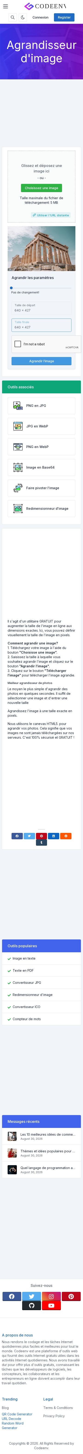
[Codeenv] (45, 6)
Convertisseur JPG (27, 983)
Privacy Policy (54, 1416)
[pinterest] (71, 1296)
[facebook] (12, 1296)
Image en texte (24, 958)
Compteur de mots (27, 1019)
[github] (31, 1305)
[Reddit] (65, 836)
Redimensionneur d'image (33, 995)
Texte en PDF (23, 970)
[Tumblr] (41, 842)
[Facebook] (17, 836)
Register (64, 17)
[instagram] (51, 1296)
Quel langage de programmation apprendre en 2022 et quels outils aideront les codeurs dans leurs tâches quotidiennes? (48, 1168)
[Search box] (13, 17)
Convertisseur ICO (26, 1007)
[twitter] (31, 1296)
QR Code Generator (17, 1414)
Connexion (40, 17)
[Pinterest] (41, 836)
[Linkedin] (53, 836)
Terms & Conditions (58, 1408)
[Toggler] (5, 6)
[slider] (11, 288)
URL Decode (11, 1419)
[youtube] (51, 1305)
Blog (5, 1408)
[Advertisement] (41, 109)
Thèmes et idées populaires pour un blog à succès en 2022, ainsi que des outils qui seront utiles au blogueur (48, 1151)
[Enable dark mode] (23, 17)
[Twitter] (29, 836)
